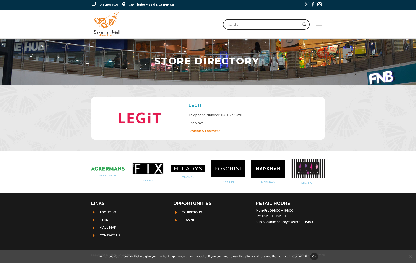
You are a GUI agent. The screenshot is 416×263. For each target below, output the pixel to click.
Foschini (228, 181)
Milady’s (188, 176)
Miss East (308, 182)
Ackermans (107, 175)
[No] (410, 256)
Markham (268, 182)
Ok (314, 256)
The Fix (148, 180)
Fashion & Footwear (204, 131)
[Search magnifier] (304, 24)
